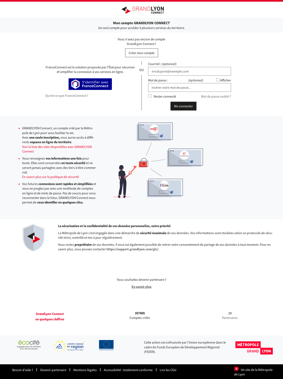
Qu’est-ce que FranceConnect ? (66, 95)
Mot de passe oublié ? (216, 96)
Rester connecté (165, 96)
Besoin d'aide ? (22, 370)
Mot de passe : (158, 80)
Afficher (225, 80)
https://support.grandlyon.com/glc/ (132, 249)
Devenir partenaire (53, 370)
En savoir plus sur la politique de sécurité (50, 177)
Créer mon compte (142, 53)
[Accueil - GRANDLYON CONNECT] (145, 10)
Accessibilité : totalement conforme (128, 370)
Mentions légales (85, 370)
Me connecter (183, 106)
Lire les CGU (168, 370)
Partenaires (230, 315)
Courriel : (154, 64)
